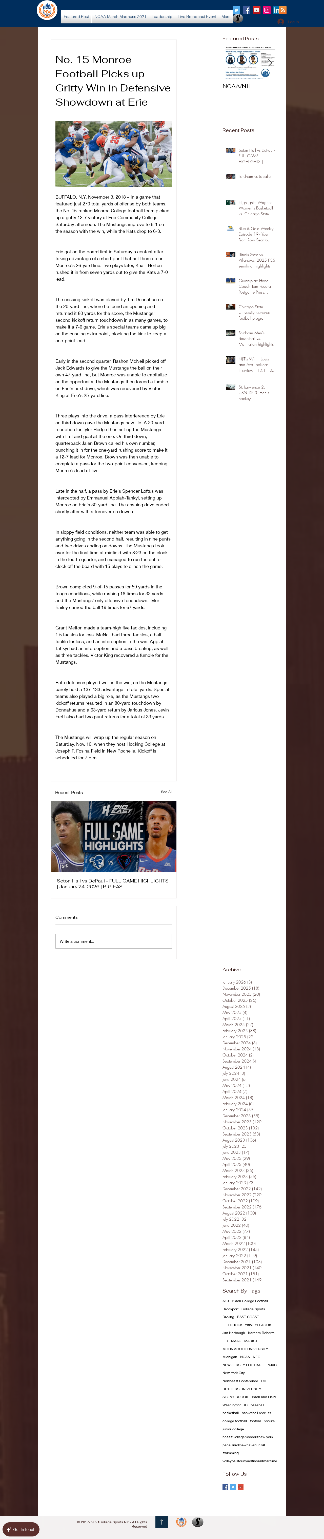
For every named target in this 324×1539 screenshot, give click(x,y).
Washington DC (235, 1405)
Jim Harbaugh (233, 1333)
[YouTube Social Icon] (256, 10)
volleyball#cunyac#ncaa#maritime (249, 1461)
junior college (233, 1429)
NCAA (245, 1357)
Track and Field (263, 1397)
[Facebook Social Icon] (246, 10)
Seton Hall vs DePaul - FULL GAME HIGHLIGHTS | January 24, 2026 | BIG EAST (113, 884)
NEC (256, 1357)
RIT (264, 1381)
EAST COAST (248, 1317)
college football (234, 1421)
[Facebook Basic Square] (225, 1487)
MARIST (250, 1341)
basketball (230, 1413)
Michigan (229, 1357)
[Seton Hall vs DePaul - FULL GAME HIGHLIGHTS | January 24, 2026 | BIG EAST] (113, 836)
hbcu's (269, 1421)
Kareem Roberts (261, 1333)
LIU (225, 1341)
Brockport (230, 1309)
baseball (257, 1405)
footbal (255, 1421)
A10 (225, 1301)
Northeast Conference (240, 1381)
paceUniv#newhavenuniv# (243, 1445)
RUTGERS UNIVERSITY (241, 1389)
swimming (230, 1453)
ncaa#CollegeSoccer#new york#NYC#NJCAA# (250, 1437)
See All (166, 792)
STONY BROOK (235, 1397)
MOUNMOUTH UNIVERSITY (245, 1349)
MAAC (236, 1341)
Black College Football (250, 1301)
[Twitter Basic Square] (233, 1487)
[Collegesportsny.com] (236, 10)
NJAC (272, 1365)
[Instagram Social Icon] (267, 10)
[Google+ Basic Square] (241, 1487)
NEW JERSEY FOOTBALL (243, 1365)
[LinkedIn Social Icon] (277, 10)
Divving (228, 1317)
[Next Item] (270, 63)
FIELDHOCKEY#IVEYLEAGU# (246, 1325)
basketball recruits (256, 1413)
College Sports (253, 1309)
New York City (233, 1373)
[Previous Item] (230, 63)
